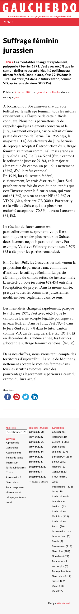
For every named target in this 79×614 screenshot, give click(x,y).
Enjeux (55, 461)
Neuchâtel (57, 551)
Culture (56, 441)
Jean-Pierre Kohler (48, 92)
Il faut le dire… (59, 476)
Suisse (55, 580)
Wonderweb (63, 603)
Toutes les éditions (40, 482)
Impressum (12, 462)
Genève (56, 471)
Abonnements (13, 452)
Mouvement (58, 546)
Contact (10, 472)
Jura (16, 97)
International (59, 486)
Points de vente (14, 457)
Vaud (55, 590)
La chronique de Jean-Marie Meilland (60, 501)
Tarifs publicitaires (16, 467)
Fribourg (56, 466)
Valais (55, 585)
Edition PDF (58, 456)
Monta (55, 541)
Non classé (58, 556)
